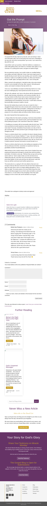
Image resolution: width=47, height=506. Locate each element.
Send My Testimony (23, 458)
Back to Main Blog (12, 25)
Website (7, 290)
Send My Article (23, 475)
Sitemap (34, 493)
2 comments (33, 22)
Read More (9, 340)
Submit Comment (38, 298)
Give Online (24, 489)
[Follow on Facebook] (7, 495)
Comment (8, 267)
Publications (35, 487)
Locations (24, 491)
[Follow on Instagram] (12, 495)
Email (6, 286)
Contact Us (24, 487)
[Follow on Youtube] (7, 497)
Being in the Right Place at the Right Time (12, 318)
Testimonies (26, 22)
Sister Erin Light (12, 22)
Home (23, 485)
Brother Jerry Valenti (11, 343)
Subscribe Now (23, 427)
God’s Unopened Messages (12, 366)
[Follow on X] (10, 495)
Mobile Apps (35, 489)
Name (7, 282)
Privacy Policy (36, 491)
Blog (2, 1)
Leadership (24, 493)
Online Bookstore (8, 1)
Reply (40, 227)
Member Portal (17, 1)
